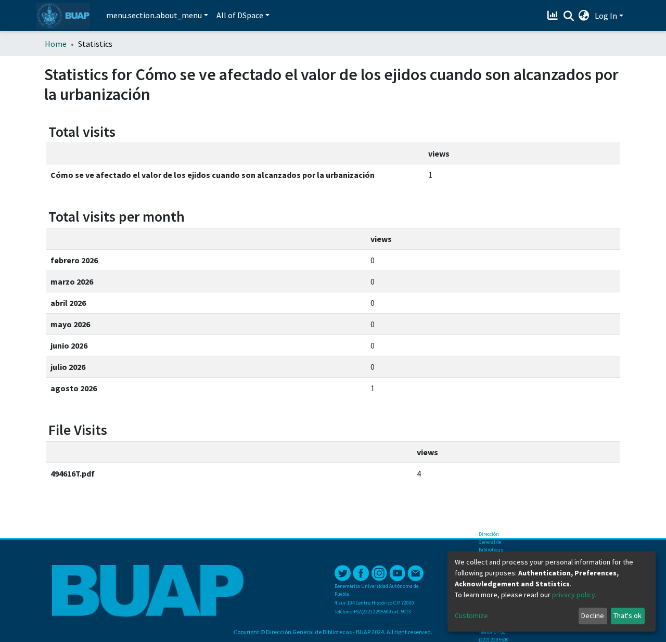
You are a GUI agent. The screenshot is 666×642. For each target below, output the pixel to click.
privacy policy (573, 594)
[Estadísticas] (553, 15)
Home (56, 43)
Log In (606, 15)
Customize (471, 615)
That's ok (627, 615)
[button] (584, 15)
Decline (592, 615)
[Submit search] (568, 16)
